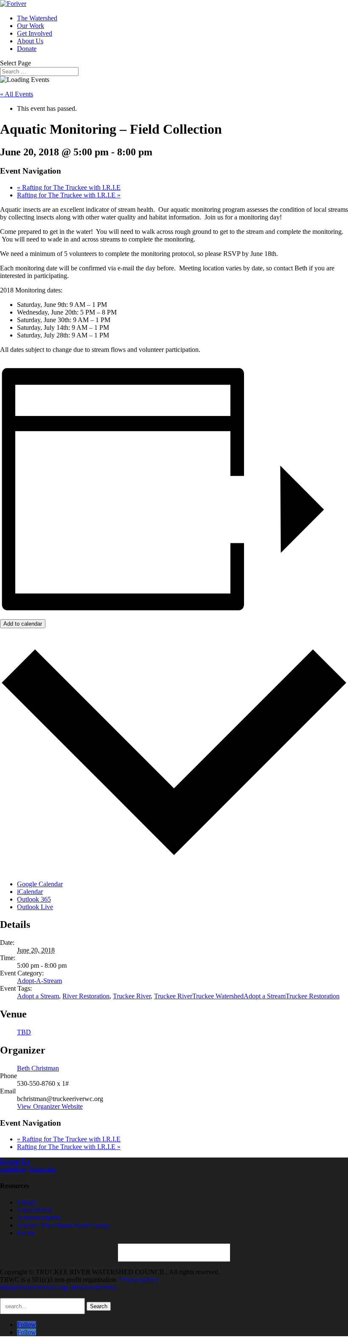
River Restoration (85, 996)
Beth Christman (38, 1068)
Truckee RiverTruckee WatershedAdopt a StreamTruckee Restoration (247, 996)
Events (26, 1232)
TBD (24, 1032)
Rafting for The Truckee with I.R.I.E (69, 187)
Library (27, 1202)
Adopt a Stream (38, 996)
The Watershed (37, 18)
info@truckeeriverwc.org (33, 1287)
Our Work (30, 25)
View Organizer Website (50, 1106)
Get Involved (34, 33)
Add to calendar (22, 624)
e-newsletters (34, 1210)
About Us (30, 41)
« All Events (16, 94)
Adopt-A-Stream (39, 980)
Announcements (39, 1217)
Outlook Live (35, 906)
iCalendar (30, 891)
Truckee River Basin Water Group (63, 1225)
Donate (26, 48)
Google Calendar (40, 884)
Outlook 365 (34, 899)
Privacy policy (138, 1279)
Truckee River (132, 996)
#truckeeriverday (93, 1287)
